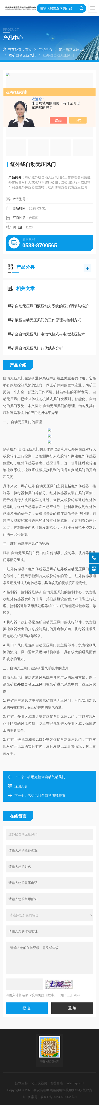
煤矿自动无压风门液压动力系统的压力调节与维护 (48, 306)
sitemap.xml (75, 1083)
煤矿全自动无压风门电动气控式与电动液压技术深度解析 (49, 334)
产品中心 (45, 49)
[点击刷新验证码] (59, 984)
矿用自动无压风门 (72, 49)
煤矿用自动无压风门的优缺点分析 (35, 348)
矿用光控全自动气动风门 (46, 777)
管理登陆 (56, 1083)
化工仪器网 (39, 1083)
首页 (28, 49)
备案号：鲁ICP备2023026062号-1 (52, 1097)
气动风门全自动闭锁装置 (46, 795)
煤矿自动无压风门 (22, 55)
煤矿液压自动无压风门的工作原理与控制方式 (44, 320)
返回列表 (21, 786)
